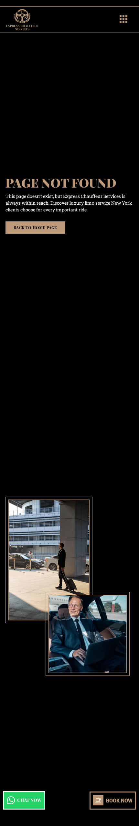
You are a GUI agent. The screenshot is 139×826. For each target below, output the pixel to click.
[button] (123, 20)
